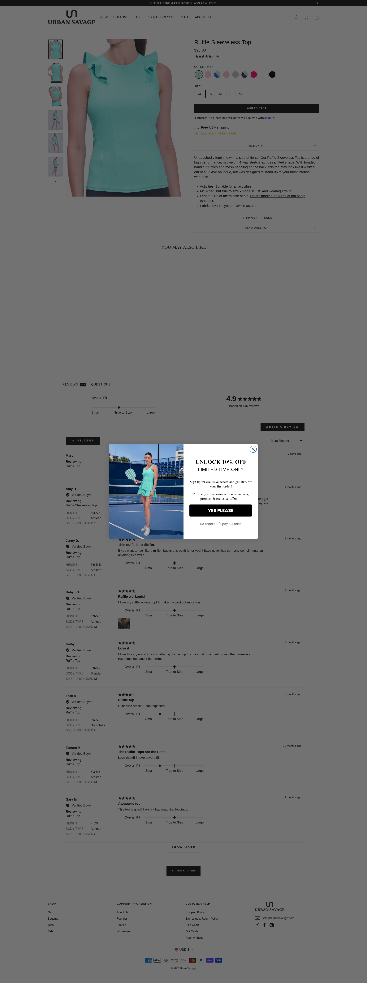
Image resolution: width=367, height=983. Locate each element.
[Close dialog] (253, 449)
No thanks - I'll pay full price (221, 524)
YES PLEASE (221, 510)
